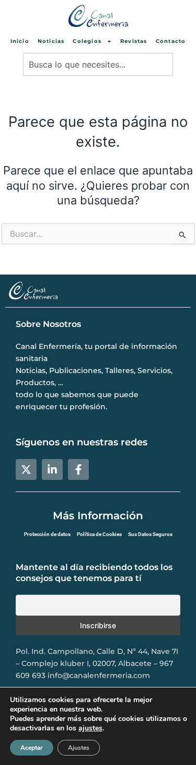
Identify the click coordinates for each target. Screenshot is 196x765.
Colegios (87, 41)
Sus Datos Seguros (150, 534)
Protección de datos (47, 534)
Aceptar (31, 748)
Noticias (51, 41)
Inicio (19, 41)
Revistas (133, 41)
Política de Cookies (99, 534)
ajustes (90, 728)
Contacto (171, 41)
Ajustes (78, 748)
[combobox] (97, 64)
